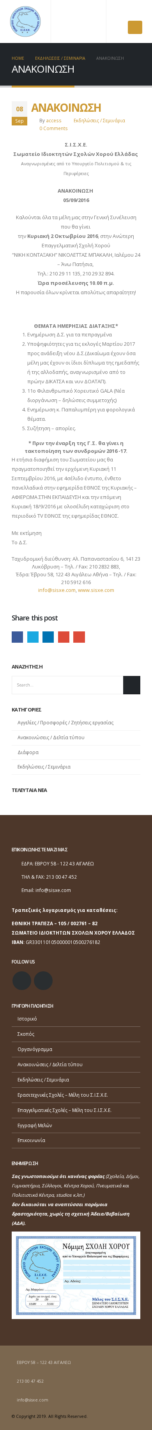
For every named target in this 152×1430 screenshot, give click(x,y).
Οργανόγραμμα (35, 1049)
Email (79, 637)
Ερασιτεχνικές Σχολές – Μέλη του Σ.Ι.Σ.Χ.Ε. (63, 1095)
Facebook (17, 637)
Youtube (43, 980)
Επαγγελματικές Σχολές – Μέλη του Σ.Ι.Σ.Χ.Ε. (64, 1110)
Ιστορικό (27, 1018)
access (54, 120)
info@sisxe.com (57, 589)
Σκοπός (26, 1034)
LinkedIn (48, 637)
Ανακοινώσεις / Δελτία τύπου (51, 737)
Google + (63, 637)
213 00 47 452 (30, 1381)
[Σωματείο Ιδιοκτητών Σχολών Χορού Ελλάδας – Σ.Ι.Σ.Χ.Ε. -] (25, 21)
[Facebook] (122, 12)
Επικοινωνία (31, 1140)
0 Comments (53, 128)
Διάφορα (28, 752)
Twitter (33, 637)
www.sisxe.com (96, 589)
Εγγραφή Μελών (35, 1125)
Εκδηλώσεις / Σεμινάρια (99, 120)
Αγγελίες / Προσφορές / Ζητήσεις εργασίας (65, 722)
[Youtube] (136, 12)
